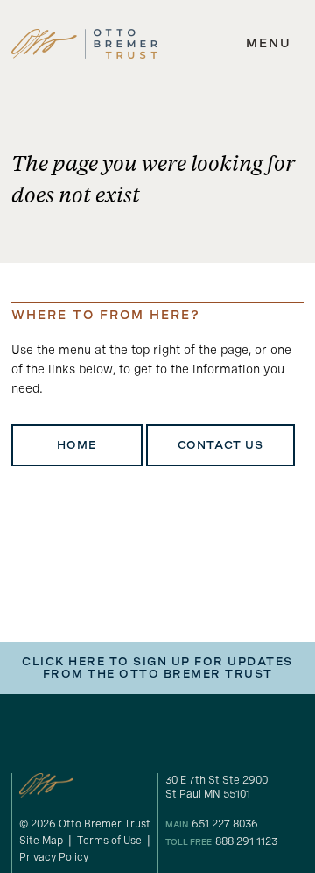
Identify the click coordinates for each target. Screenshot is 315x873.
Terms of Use (109, 840)
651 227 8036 (225, 824)
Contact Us (220, 445)
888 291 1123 (246, 841)
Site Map (41, 840)
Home (76, 445)
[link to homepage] (84, 44)
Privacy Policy (53, 857)
